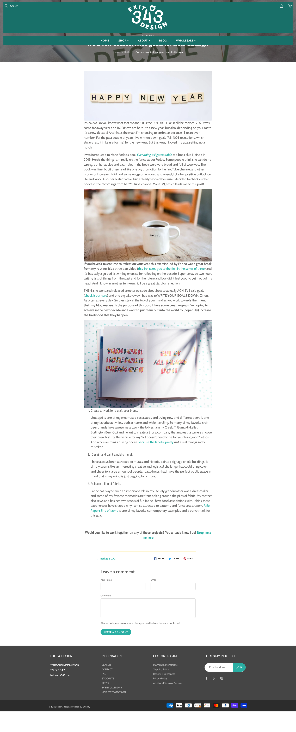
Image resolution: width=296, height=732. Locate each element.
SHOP (122, 40)
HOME (105, 40)
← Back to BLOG (106, 558)
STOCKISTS (108, 678)
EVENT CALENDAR (112, 687)
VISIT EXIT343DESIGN (114, 692)
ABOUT (143, 40)
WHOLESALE (185, 40)
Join (239, 667)
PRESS (105, 683)
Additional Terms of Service (167, 683)
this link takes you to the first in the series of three (171, 269)
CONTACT (107, 669)
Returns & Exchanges (164, 673)
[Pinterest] (214, 678)
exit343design (63, 706)
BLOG (163, 40)
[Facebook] (206, 678)
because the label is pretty (156, 442)
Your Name (106, 579)
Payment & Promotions (165, 664)
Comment (106, 595)
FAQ (104, 673)
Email (153, 579)
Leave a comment (116, 632)
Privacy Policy (160, 678)
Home (116, 51)
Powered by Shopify (80, 706)
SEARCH (106, 664)
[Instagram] (222, 678)
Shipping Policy (161, 669)
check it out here (96, 295)
